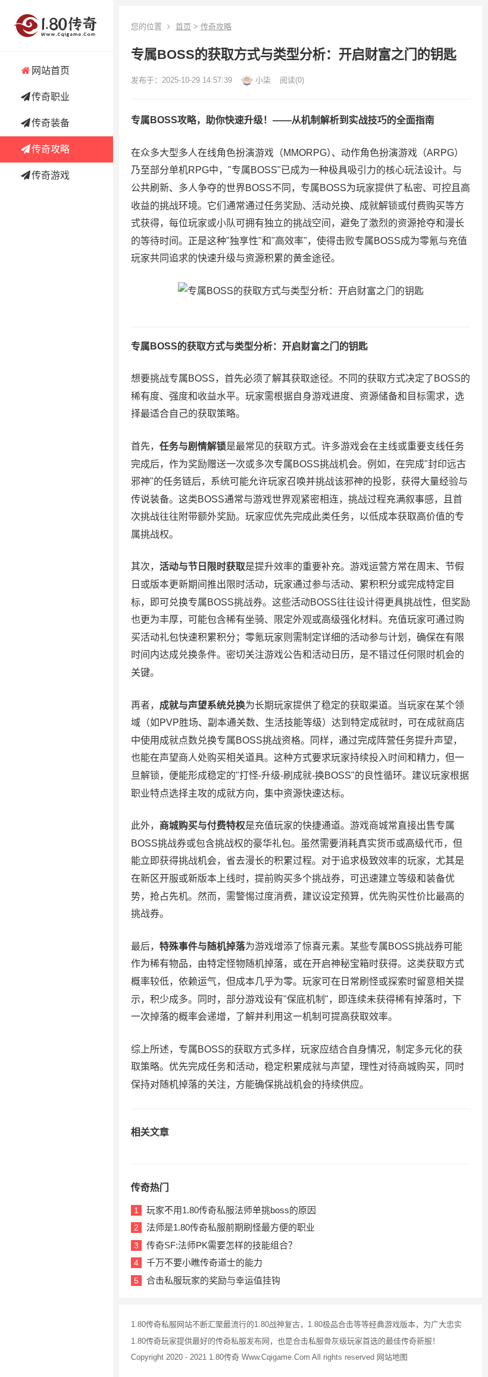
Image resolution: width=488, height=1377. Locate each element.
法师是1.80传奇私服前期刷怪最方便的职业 (230, 1227)
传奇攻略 (51, 149)
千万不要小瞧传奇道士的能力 (204, 1262)
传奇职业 (51, 97)
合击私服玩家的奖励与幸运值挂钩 (213, 1280)
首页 (183, 26)
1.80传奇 (224, 1357)
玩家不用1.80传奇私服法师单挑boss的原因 (231, 1210)
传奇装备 (51, 123)
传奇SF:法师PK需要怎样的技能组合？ (221, 1245)
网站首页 (51, 70)
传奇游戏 (51, 175)
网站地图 (392, 1357)
